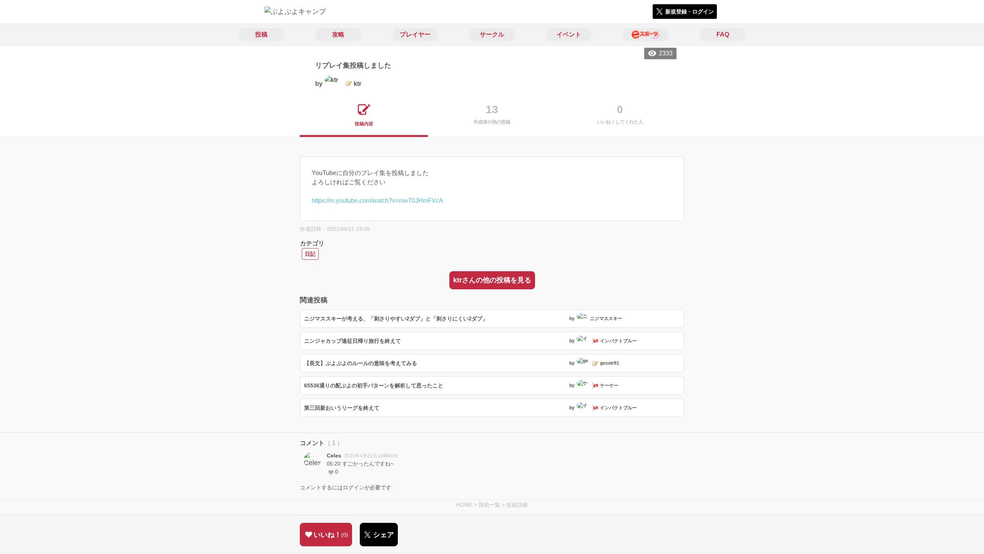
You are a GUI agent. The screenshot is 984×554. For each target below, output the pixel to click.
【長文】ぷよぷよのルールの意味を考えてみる (360, 363)
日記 (310, 254)
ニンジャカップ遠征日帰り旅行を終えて (352, 341)
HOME (464, 505)
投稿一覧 (489, 505)
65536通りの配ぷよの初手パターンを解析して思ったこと (373, 385)
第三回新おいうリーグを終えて (341, 408)
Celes (334, 455)
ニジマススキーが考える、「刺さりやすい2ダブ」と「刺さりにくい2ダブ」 (396, 318)
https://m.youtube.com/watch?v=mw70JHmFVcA (377, 200)
